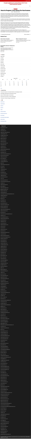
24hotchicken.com (3, 130)
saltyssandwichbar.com (4, 270)
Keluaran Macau (3, 111)
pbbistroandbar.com (4, 269)
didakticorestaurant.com (4, 401)
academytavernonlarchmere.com (6, 357)
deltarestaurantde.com (4, 397)
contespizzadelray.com (4, 161)
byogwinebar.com (3, 252)
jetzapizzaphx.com (3, 415)
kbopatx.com (3, 198)
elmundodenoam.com (4, 127)
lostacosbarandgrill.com (4, 260)
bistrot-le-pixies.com (4, 297)
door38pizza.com (3, 417)
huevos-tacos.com (3, 261)
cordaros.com (3, 170)
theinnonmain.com (3, 141)
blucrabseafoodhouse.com (5, 283)
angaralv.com (3, 167)
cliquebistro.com (3, 215)
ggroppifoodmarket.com (4, 189)
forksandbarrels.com (4, 241)
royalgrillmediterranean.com (5, 360)
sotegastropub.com (4, 303)
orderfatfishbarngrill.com (4, 346)
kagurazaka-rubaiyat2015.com (5, 132)
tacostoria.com (3, 227)
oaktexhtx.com (3, 341)
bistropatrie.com (3, 212)
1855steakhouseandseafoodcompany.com (7, 324)
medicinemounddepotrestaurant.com (6, 392)
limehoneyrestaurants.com (5, 398)
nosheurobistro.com (4, 136)
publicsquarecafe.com (4, 317)
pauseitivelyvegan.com (4, 431)
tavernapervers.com (4, 301)
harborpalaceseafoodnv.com (5, 232)
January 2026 (3, 67)
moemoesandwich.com (4, 381)
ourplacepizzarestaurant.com (5, 414)
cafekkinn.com (3, 412)
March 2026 (2, 64)
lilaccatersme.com (3, 150)
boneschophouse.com (4, 203)
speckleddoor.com (3, 152)
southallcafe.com (3, 326)
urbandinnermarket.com (4, 263)
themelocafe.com (3, 411)
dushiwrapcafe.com (4, 247)
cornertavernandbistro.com (5, 369)
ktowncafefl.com (3, 280)
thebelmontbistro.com (4, 243)
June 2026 (2, 59)
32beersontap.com (3, 147)
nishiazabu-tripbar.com (4, 238)
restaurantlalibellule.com (4, 389)
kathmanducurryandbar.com (5, 318)
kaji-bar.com (2, 329)
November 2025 (3, 70)
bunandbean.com (3, 172)
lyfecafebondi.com (3, 220)
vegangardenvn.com (4, 429)
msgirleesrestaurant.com (4, 281)
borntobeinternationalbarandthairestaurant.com (8, 406)
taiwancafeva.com (3, 144)
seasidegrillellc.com (3, 358)
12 (9, 82)
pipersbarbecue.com (4, 250)
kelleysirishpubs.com (4, 377)
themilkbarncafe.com (4, 287)
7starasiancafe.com (4, 169)
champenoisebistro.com (4, 332)
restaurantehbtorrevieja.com (5, 404)
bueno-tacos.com (3, 354)
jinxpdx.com (2, 163)
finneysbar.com (3, 289)
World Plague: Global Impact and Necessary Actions (8, 93)
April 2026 (2, 62)
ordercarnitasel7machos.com (5, 164)
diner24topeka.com (4, 309)
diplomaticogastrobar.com (5, 423)
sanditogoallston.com (4, 133)
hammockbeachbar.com (4, 275)
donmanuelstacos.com (4, 320)
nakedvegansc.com (4, 432)
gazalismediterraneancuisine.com (6, 434)
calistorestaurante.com (4, 184)
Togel (1, 109)
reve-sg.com (2, 166)
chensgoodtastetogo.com (5, 355)
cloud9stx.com (3, 295)
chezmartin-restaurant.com (5, 204)
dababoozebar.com (4, 380)
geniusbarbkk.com (3, 344)
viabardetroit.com (3, 221)
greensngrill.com (3, 186)
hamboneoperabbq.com (4, 426)
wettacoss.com (3, 226)
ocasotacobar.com (3, 223)
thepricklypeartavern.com (4, 337)
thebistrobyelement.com (4, 224)
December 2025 (3, 68)
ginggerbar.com (3, 306)
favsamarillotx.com (3, 372)
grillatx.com (2, 267)
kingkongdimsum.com (4, 323)
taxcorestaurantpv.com (4, 374)
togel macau (3, 119)
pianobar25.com (3, 230)
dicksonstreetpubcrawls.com (5, 235)
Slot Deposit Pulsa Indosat (5, 117)
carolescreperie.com (4, 192)
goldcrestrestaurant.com (4, 400)
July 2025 (2, 76)
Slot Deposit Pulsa (3, 121)
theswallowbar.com (4, 307)
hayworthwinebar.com (4, 363)
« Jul (1, 88)
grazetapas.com (3, 298)
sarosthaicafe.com (3, 361)
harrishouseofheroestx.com (5, 218)
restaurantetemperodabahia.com (6, 300)
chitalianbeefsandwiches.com (5, 312)
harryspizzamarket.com (4, 418)
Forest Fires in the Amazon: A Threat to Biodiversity (8, 96)
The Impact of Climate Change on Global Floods (8, 98)
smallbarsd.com (3, 129)
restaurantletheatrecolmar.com (5, 181)
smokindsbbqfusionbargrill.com (5, 349)
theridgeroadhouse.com (4, 135)
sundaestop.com (3, 146)
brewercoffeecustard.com (5, 155)
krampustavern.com (4, 378)
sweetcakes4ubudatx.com (5, 278)
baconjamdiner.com (4, 364)
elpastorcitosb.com (3, 138)
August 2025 (2, 74)
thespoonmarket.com (4, 190)
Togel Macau (3, 103)
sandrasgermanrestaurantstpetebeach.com (7, 193)
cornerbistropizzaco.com (4, 244)
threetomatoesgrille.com (4, 321)
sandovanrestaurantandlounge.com (6, 403)
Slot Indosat (2, 115)
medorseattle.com (3, 258)
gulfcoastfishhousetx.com (4, 343)
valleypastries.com (3, 175)
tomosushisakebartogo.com (5, 421)
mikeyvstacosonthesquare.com (5, 209)
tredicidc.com (3, 183)
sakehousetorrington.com (4, 187)
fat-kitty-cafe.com (3, 409)
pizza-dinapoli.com (3, 158)
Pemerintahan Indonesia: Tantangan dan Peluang (8, 46)
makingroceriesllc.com (4, 195)
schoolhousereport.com (4, 207)
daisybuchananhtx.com (4, 210)
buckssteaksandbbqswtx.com (5, 335)
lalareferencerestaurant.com (5, 394)
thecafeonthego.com (4, 249)
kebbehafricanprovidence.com (5, 149)
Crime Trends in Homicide (5, 38)
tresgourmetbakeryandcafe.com (6, 304)
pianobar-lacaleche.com (4, 206)
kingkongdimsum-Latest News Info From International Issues (15, 3)
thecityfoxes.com (3, 201)
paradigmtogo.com (3, 264)
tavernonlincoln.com (4, 383)
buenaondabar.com (4, 240)
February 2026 (3, 65)
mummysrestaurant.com (4, 338)
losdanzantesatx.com (4, 229)
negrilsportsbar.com (4, 246)
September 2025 (3, 73)
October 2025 (3, 71)
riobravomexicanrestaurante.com (6, 153)
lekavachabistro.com (4, 255)
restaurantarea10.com (4, 173)
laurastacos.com (3, 315)
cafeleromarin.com (3, 284)
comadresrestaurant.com (4, 395)
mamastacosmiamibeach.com (5, 292)
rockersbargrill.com (3, 286)
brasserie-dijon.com (4, 352)
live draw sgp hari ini (4, 113)
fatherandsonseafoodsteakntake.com (6, 213)
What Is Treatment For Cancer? (21, 38)
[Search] (29, 6)
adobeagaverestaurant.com (5, 386)
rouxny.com (2, 178)
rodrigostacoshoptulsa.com (5, 327)
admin (12, 11)
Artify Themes (5, 437)
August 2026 (2, 56)
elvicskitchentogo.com (4, 266)
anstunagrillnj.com (3, 420)
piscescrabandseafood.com (5, 375)
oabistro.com (3, 272)
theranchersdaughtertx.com (5, 366)
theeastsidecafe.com (4, 340)
